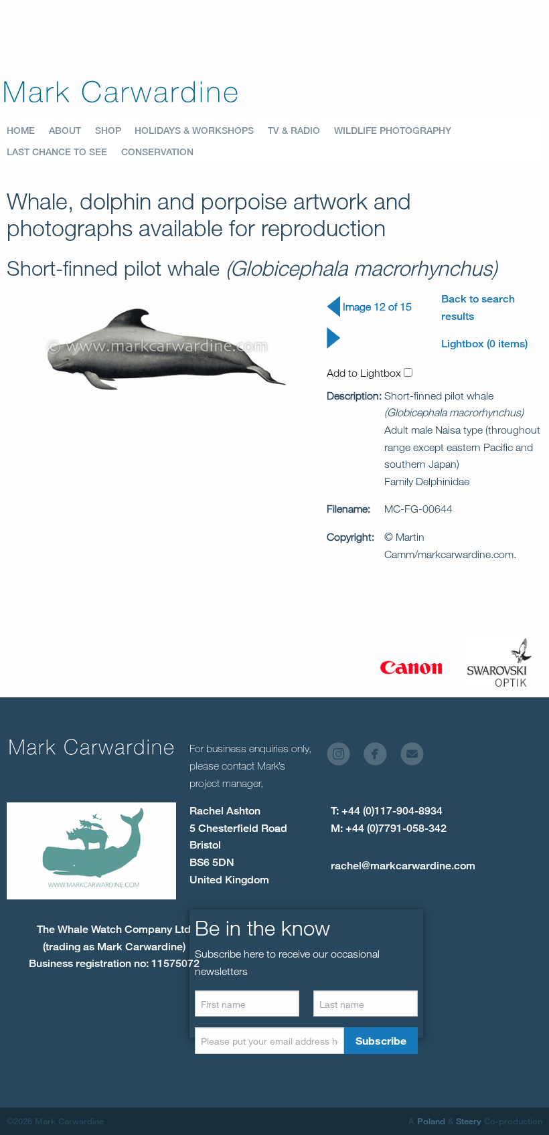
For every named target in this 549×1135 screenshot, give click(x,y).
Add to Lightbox (365, 373)
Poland (431, 1121)
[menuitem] (28, 130)
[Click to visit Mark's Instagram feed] (344, 758)
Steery (468, 1121)
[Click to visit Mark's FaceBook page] (381, 758)
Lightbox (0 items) (484, 343)
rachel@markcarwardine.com (403, 865)
